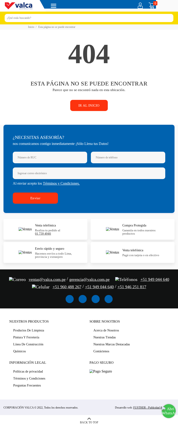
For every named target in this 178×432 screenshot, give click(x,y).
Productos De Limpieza (28, 330)
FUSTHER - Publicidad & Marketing (154, 407)
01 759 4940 (43, 233)
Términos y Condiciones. (61, 183)
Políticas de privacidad (28, 371)
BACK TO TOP (89, 422)
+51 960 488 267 (67, 287)
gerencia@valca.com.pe (89, 279)
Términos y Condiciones (29, 378)
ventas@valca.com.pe (47, 279)
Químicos (19, 351)
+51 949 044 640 (154, 279)
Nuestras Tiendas (104, 337)
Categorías (54, 6)
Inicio (31, 27)
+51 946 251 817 (132, 287)
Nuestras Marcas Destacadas (111, 344)
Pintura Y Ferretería (26, 337)
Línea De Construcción (28, 344)
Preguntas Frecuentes (27, 385)
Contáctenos (101, 351)
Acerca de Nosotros (106, 330)
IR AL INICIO (89, 105)
